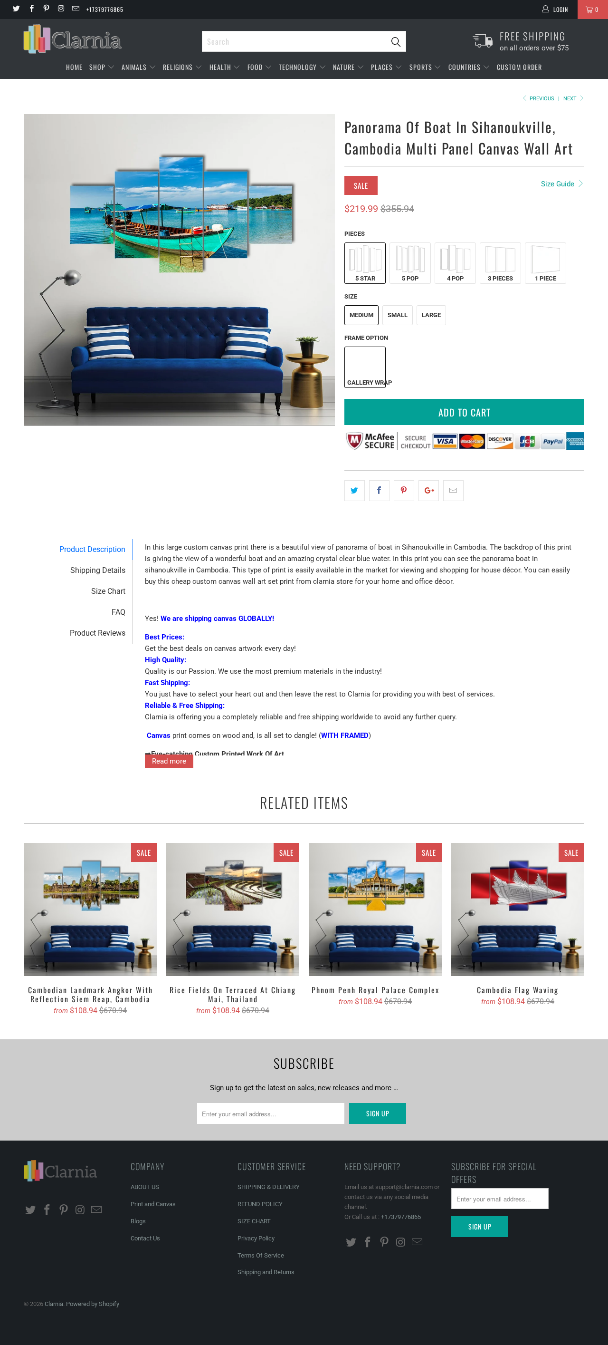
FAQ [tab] (118, 612)
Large (431, 315)
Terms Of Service (261, 1255)
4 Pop (455, 278)
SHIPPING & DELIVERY (269, 1186)
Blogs (138, 1221)
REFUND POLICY (260, 1204)
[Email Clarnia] (75, 9)
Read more (169, 761)
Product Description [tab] (92, 549)
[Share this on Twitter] (354, 490)
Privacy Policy (256, 1238)
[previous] (40, 270)
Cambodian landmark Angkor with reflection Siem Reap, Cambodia (90, 909)
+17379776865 (105, 9)
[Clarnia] (108, 39)
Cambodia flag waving (517, 909)
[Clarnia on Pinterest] (46, 9)
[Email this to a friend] (453, 490)
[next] (318, 270)
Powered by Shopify (92, 1303)
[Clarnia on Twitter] (16, 9)
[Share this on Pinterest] (404, 490)
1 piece (545, 278)
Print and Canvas (153, 1204)
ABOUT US (145, 1186)
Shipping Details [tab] (97, 570)
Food (256, 67)
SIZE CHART (254, 1221)
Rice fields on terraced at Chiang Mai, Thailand (232, 909)
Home (74, 67)
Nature (345, 67)
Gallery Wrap (366, 382)
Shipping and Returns (266, 1272)
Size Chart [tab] (108, 591)
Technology (299, 67)
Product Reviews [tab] (97, 633)
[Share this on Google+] (428, 490)
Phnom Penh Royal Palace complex (375, 909)
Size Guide (558, 184)
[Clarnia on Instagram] (61, 9)
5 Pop (410, 278)
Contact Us (145, 1238)
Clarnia (54, 1303)
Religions (179, 67)
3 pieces (500, 278)
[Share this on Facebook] (379, 490)
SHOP (98, 67)
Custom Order (519, 67)
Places (383, 67)
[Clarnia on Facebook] (31, 9)
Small (398, 315)
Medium (361, 315)
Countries (465, 67)
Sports (421, 67)
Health (221, 67)
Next (570, 99)
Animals (135, 67)
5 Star (365, 278)
